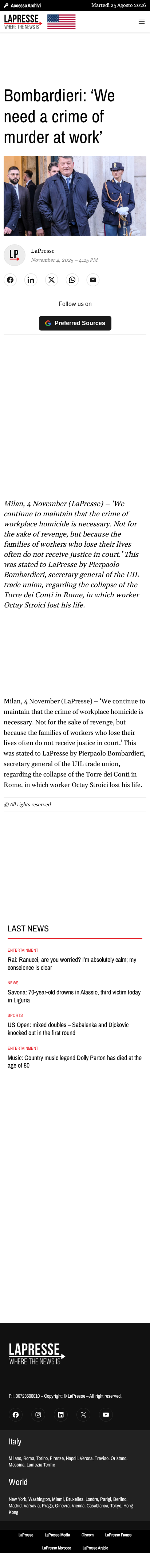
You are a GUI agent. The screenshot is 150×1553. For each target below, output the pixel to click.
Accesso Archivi (26, 5)
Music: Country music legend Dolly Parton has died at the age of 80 (75, 1061)
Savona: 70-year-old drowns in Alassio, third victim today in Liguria (74, 996)
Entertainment (23, 950)
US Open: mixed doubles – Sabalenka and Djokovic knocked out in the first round (68, 1028)
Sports (15, 1015)
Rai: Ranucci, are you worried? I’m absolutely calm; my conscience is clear (72, 963)
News (13, 983)
